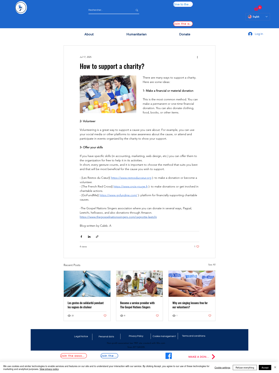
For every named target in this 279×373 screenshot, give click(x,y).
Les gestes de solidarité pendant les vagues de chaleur (86, 305)
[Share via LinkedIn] (89, 236)
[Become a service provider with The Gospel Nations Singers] (139, 284)
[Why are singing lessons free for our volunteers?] (192, 284)
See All (211, 264)
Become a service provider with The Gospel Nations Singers (137, 305)
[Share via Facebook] (81, 236)
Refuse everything (245, 367)
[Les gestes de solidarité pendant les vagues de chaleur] (87, 284)
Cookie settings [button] (222, 367)
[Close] (275, 367)
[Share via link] (97, 236)
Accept (265, 367)
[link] (258, 8)
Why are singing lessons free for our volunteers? (190, 305)
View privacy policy (49, 369)
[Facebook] (168, 356)
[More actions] (197, 57)
